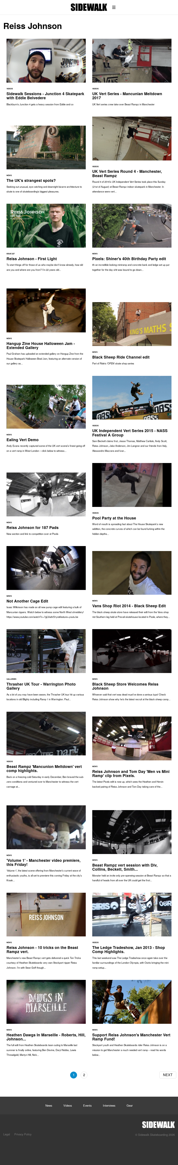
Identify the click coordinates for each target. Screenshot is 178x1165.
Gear (130, 1105)
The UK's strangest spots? (46, 161)
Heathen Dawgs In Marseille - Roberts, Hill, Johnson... (46, 1020)
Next (168, 1074)
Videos (67, 1105)
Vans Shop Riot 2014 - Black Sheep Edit (131, 587)
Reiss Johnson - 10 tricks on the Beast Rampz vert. (46, 933)
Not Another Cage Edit (46, 584)
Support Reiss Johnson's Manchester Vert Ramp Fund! (131, 1020)
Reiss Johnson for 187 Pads (46, 506)
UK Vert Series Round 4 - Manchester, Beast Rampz (131, 157)
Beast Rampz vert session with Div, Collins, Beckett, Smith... (131, 848)
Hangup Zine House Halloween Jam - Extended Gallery (46, 328)
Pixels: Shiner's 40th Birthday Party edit (131, 240)
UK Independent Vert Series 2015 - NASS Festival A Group (131, 416)
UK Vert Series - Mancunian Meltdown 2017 (131, 74)
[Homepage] (158, 1123)
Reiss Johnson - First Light (46, 240)
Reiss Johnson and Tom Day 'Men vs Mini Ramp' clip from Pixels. (131, 754)
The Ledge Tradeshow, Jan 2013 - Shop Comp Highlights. (131, 933)
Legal (6, 1134)
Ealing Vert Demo (46, 421)
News (48, 1105)
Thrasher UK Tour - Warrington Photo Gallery (46, 667)
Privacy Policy (22, 1134)
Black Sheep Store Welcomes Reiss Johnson (131, 667)
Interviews (109, 1105)
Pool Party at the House (131, 501)
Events (87, 1105)
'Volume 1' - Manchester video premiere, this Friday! (46, 845)
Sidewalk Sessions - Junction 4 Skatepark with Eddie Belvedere (46, 74)
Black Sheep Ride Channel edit (131, 335)
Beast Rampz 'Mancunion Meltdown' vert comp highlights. (46, 752)
